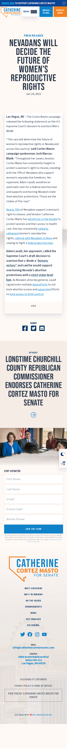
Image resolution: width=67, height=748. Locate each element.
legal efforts (40, 285)
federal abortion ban (40, 243)
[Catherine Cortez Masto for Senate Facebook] (30, 634)
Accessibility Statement (33, 679)
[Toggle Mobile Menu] (30, 12)
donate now (8, 3)
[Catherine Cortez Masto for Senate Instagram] (37, 634)
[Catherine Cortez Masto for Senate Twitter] (22, 634)
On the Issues (33, 600)
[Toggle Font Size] (63, 463)
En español (33, 625)
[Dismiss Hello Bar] (64, 3)
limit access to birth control (26, 294)
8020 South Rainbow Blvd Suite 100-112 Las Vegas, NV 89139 (33, 660)
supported (44, 289)
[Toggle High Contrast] (63, 453)
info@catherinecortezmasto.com (33, 648)
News (33, 613)
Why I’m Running (33, 594)
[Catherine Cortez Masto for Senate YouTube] (44, 634)
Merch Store (46, 11)
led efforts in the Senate (42, 219)
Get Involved (33, 619)
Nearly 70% (13, 210)
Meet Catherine (34, 588)
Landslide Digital (43, 715)
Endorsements (33, 606)
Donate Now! (60, 11)
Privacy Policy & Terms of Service (33, 685)
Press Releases (33, 35)
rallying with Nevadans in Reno (33, 238)
